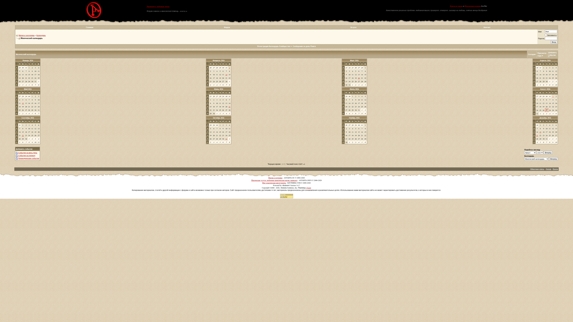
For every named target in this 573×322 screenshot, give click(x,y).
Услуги (353, 27)
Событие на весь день (27, 152)
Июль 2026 (354, 89)
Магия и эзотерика (26, 35)
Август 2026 (545, 89)
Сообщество (284, 46)
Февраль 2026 (219, 60)
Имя (540, 31)
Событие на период (26, 155)
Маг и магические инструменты (274, 183)
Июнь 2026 (218, 89)
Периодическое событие (28, 158)
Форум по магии (456, 6)
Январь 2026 (28, 60)
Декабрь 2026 (545, 118)
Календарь (41, 35)
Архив (548, 169)
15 (540, 132)
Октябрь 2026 (218, 118)
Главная (89, 27)
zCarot (308, 187)
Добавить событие (552, 53)
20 (359, 78)
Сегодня (532, 54)
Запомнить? (552, 35)
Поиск (313, 46)
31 (226, 139)
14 (226, 74)
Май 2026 (28, 89)
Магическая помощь (473, 6)
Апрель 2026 (545, 60)
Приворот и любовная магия (158, 7)
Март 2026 (354, 60)
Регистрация (262, 46)
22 (23, 135)
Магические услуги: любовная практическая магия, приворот (274, 180)
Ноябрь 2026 (354, 118)
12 (23, 103)
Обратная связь (537, 169)
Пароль (541, 38)
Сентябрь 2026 (27, 118)
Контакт (487, 27)
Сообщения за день (301, 46)
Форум (227, 27)
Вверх (555, 169)
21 (229, 106)
